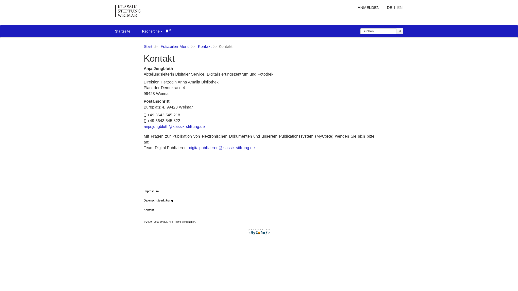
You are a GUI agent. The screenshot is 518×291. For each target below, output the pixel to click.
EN (400, 7)
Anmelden (369, 7)
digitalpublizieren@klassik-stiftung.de (222, 148)
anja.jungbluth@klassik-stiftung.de (174, 126)
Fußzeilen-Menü (175, 46)
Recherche (151, 31)
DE (389, 7)
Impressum (151, 191)
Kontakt (205, 46)
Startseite (122, 31)
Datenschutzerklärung (158, 200)
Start (148, 46)
